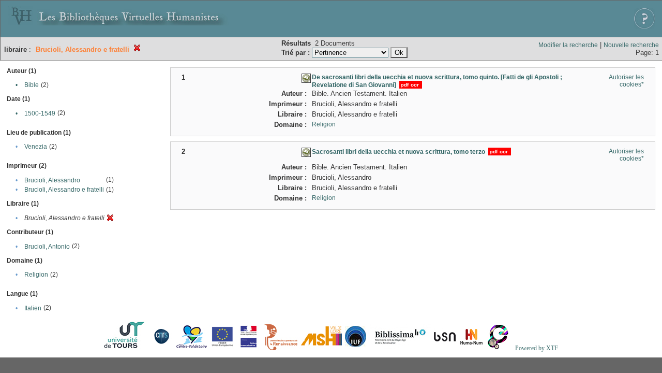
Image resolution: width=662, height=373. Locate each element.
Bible (31, 85)
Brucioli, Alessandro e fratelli (64, 189)
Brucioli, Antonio (47, 246)
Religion (36, 274)
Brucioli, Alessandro (52, 180)
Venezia (35, 146)
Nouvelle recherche (631, 45)
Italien (32, 308)
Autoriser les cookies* (626, 81)
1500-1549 (39, 113)
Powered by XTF (536, 348)
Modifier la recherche (568, 45)
